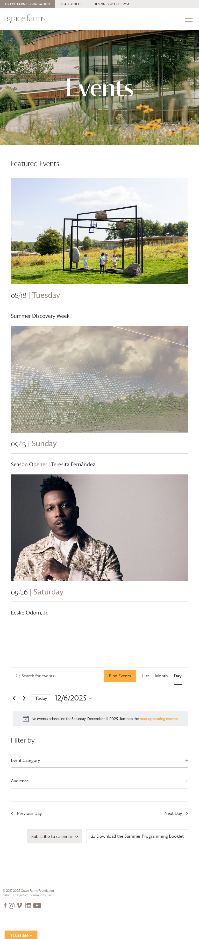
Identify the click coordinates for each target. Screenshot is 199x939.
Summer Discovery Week (40, 316)
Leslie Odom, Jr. (29, 612)
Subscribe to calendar (51, 836)
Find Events (120, 676)
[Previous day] (14, 698)
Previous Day (29, 813)
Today (41, 698)
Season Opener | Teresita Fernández (53, 464)
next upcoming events (159, 718)
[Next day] (24, 698)
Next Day (173, 813)
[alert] (100, 718)
